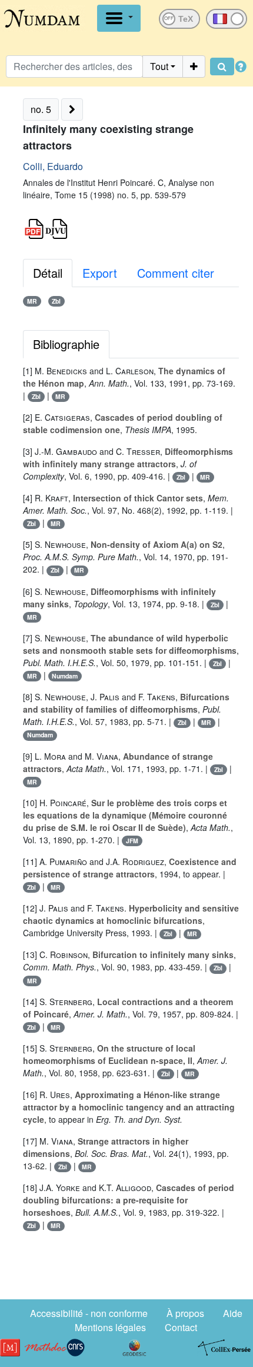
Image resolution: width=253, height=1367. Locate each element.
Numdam (65, 675)
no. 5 (41, 109)
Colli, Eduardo (53, 166)
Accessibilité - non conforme (89, 1313)
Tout (159, 66)
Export (99, 272)
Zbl (56, 301)
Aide (232, 1313)
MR (32, 301)
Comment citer (175, 272)
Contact (181, 1327)
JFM (132, 840)
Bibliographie (66, 343)
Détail (47, 272)
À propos (185, 1313)
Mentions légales (110, 1327)
